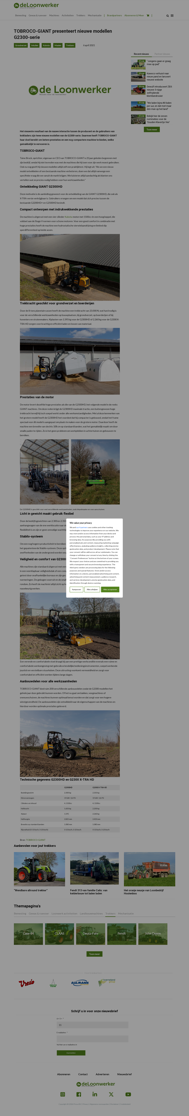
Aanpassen (76, 589)
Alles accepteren (110, 589)
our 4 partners (82, 527)
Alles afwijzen (92, 589)
